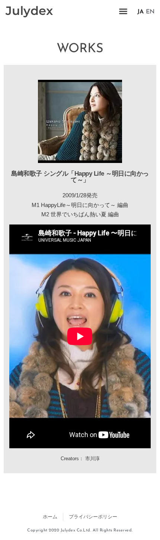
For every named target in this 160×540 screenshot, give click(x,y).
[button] (123, 11)
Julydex (29, 10)
